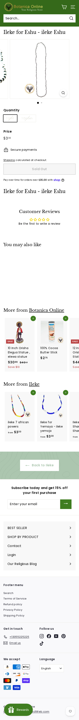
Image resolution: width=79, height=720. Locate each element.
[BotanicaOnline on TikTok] (42, 643)
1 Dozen (27, 118)
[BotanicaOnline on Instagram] (42, 636)
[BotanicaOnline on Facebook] (49, 636)
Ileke (34, 384)
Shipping (9, 160)
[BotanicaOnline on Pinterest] (63, 636)
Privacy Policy (12, 610)
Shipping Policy (13, 615)
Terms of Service (15, 599)
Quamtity (11, 110)
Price (7, 131)
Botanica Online (46, 310)
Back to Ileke (42, 465)
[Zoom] (63, 93)
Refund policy (12, 604)
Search (8, 593)
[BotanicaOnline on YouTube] (56, 636)
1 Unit (10, 118)
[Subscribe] (66, 504)
